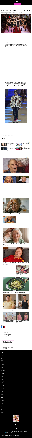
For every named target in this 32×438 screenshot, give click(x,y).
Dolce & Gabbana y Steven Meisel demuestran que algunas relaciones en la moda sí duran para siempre (7, 338)
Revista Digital (2, 380)
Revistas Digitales (18, 3)
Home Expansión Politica (4, 383)
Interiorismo (2, 400)
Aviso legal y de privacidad (4, 435)
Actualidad (2, 402)
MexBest (2, 362)
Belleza (5, 3)
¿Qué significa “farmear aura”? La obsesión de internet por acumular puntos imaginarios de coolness (7, 342)
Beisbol (2, 376)
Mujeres (2, 387)
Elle (1, 350)
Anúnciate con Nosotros (16, 435)
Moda (3, 3)
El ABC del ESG (2, 411)
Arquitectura (2, 399)
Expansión (2, 381)
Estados (2, 393)
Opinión (2, 394)
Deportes (2, 371)
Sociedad (2, 395)
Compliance (10, 435)
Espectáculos (2, 356)
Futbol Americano (3, 377)
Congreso (2, 392)
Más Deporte (2, 378)
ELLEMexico (13, 428)
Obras (1, 386)
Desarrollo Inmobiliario (4, 398)
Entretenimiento (3, 370)
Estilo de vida (12, 3)
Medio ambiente (3, 407)
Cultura (2, 360)
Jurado (2, 367)
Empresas (2, 382)
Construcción (2, 397)
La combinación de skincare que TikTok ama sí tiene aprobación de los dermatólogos (7, 335)
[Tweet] (3, 327)
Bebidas (2, 363)
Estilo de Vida (2, 366)
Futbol (2, 375)
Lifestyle (2, 379)
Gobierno (2, 390)
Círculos (2, 357)
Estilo (1, 369)
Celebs (8, 3)
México (2, 391)
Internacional (2, 384)
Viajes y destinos (3, 364)
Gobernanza (2, 408)
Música (2, 372)
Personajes (2, 365)
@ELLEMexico (5, 138)
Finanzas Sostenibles (3, 410)
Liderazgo (2, 403)
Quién (2, 355)
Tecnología (2, 385)
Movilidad (2, 409)
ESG (1, 406)
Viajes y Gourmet (3, 373)
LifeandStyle (2, 388)
